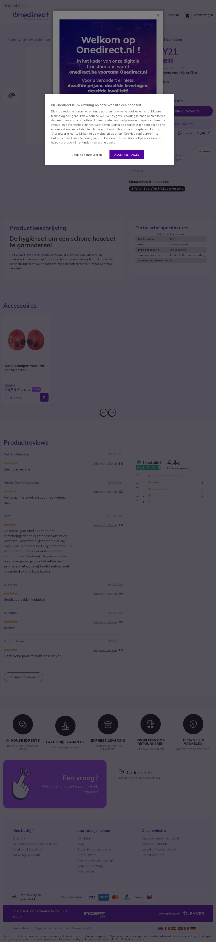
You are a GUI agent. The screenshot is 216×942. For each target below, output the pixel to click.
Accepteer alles (126, 154)
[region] (109, 129)
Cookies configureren (87, 154)
